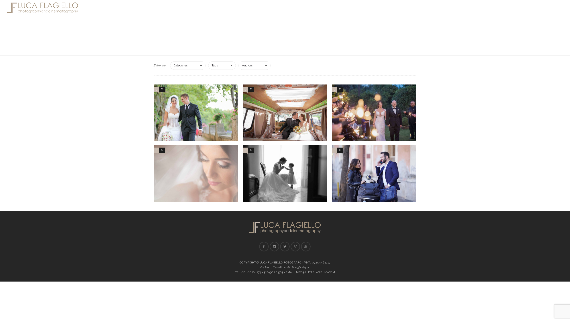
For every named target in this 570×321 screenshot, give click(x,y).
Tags (215, 65)
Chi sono (296, 8)
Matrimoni (322, 8)
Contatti (365, 8)
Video (345, 8)
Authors (247, 65)
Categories (180, 65)
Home (275, 8)
